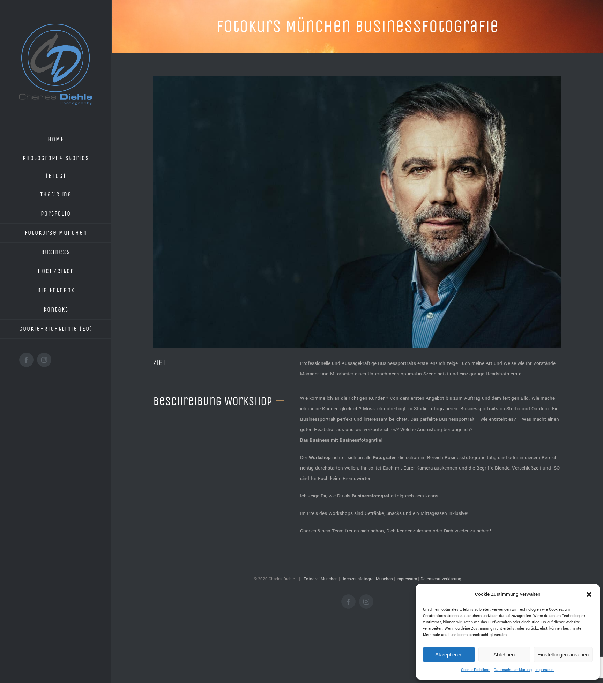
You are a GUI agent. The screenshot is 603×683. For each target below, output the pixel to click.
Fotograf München (321, 579)
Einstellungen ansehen (563, 655)
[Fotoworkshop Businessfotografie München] (357, 212)
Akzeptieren (448, 655)
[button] (589, 594)
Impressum (544, 670)
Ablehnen (504, 655)
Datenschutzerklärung (513, 670)
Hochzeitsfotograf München (367, 579)
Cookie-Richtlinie (475, 670)
